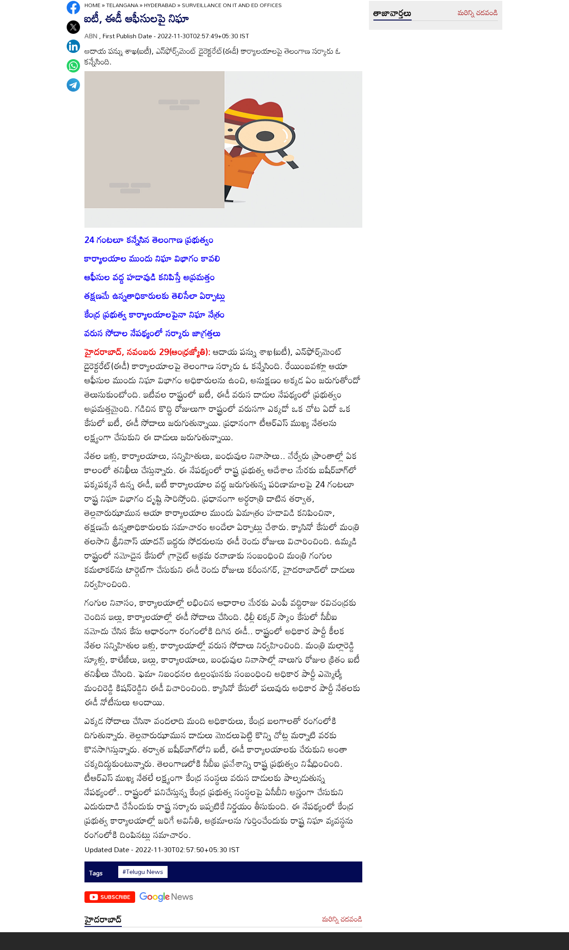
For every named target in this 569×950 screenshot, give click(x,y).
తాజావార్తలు (392, 12)
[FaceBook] (73, 7)
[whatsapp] (73, 65)
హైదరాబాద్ (103, 919)
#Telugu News (143, 872)
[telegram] (73, 85)
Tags (96, 872)
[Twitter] (73, 27)
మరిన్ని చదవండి (342, 919)
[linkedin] (73, 46)
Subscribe (115, 896)
